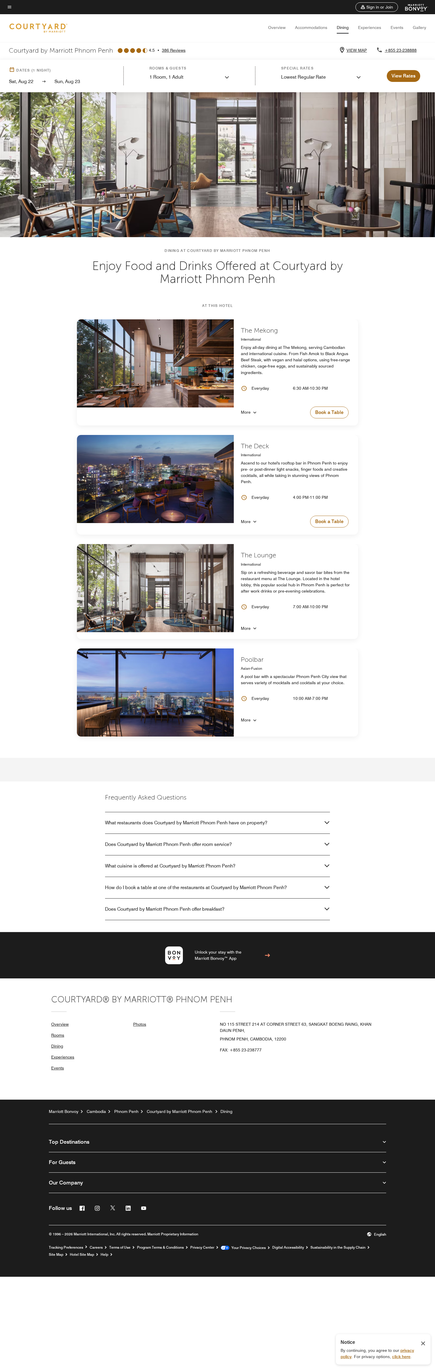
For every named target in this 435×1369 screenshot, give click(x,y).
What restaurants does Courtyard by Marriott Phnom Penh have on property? (186, 823)
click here (401, 1356)
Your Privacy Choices (247, 1248)
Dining (343, 27)
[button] (376, 7)
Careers (96, 1247)
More (246, 412)
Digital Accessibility (288, 1247)
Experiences (369, 27)
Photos (139, 1024)
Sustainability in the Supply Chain (337, 1247)
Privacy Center (202, 1247)
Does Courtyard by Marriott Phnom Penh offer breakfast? (164, 909)
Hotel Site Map (82, 1255)
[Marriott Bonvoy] (413, 7)
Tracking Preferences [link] (66, 1247)
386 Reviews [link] (174, 50)
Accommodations (311, 27)
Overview (277, 27)
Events (397, 27)
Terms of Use (119, 1247)
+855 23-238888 (401, 50)
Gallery (419, 27)
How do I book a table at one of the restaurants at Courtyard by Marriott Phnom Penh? (196, 887)
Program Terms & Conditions (160, 1247)
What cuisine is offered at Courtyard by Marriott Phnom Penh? (170, 866)
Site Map (56, 1255)
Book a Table (329, 412)
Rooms (57, 1035)
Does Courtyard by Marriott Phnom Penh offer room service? (168, 844)
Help (104, 1255)
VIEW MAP (357, 50)
